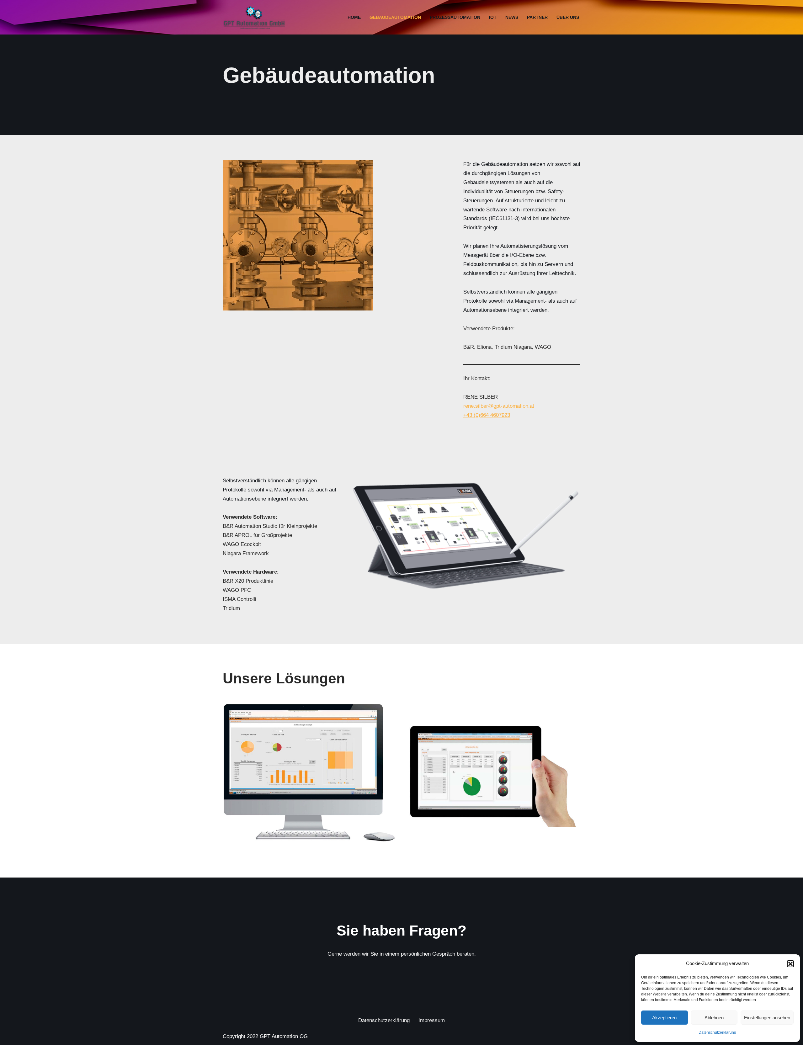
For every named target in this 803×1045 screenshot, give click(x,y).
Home (354, 17)
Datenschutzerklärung (717, 1032)
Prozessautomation (455, 17)
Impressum (431, 1020)
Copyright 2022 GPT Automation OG (265, 1036)
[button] (790, 964)
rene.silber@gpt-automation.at (498, 406)
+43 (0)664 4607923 (486, 415)
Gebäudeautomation (395, 17)
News (511, 17)
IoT (493, 17)
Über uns (567, 17)
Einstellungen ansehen (767, 1017)
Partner (537, 17)
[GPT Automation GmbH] (256, 17)
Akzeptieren (664, 1017)
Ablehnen (714, 1017)
